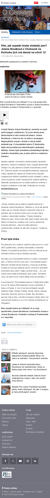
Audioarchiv (7, 440)
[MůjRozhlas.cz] (4, 67)
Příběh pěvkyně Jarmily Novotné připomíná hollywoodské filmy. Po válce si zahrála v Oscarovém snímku (30, 355)
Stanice (5, 421)
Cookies (5, 492)
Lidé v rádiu (31, 421)
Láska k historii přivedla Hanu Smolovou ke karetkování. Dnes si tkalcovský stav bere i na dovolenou (29, 367)
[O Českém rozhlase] (25, 18)
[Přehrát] (4, 115)
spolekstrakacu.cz (9, 188)
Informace (5, 37)
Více (38, 32)
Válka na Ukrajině (9, 414)
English (39, 492)
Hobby (4, 32)
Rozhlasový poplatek (35, 432)
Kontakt (29, 428)
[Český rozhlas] (8, 3)
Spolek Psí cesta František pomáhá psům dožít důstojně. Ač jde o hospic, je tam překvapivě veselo (30, 389)
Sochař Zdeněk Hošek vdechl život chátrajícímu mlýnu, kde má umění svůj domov (29, 378)
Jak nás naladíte (33, 414)
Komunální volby (9, 418)
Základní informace (22, 32)
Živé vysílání (7, 437)
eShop (5, 425)
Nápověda (30, 418)
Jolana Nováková (12, 97)
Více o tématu (9, 350)
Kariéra (29, 425)
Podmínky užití (29, 492)
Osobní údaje (16, 492)
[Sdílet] (6, 123)
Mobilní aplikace (9, 447)
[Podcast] (2, 123)
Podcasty (6, 444)
